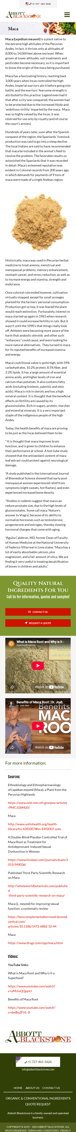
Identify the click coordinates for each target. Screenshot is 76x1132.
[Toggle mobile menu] (67, 14)
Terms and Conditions (43, 1130)
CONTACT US (51, 1087)
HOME (18, 1087)
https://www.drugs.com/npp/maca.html (35, 943)
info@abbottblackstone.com (38, 1069)
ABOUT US (32, 1087)
